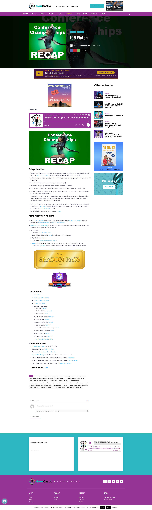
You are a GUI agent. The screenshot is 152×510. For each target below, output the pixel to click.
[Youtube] (113, 481)
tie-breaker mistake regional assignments (41, 378)
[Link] (55, 411)
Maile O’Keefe (56, 383)
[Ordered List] (46, 411)
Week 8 (56, 328)
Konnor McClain (43, 380)
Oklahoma (55, 376)
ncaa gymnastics (83, 385)
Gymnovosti (70, 357)
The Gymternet (73, 360)
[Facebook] (71, 50)
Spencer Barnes (85, 45)
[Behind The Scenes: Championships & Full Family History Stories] (98, 124)
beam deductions (35, 387)
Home (30, 18)
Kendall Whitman (60, 378)
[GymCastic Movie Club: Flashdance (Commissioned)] (98, 95)
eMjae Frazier (48, 385)
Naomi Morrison (78, 383)
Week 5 (47, 319)
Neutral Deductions (65, 363)
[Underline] (42, 411)
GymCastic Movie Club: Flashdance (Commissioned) (112, 96)
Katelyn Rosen (82, 376)
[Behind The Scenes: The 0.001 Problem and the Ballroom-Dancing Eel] (98, 105)
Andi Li (70, 383)
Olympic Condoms (45, 383)
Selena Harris (38, 376)
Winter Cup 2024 (39, 303)
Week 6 (50, 322)
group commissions (58, 222)
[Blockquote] (50, 411)
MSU (60, 376)
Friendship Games (74, 380)
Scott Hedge (67, 376)
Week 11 (50, 336)
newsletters (43, 238)
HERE (46, 367)
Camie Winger (34, 380)
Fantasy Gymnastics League (48, 240)
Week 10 (47, 333)
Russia (87, 383)
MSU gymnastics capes (36, 385)
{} (57, 411)
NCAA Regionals (71, 378)
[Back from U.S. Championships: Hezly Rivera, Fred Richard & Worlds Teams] (98, 134)
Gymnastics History (38, 355)
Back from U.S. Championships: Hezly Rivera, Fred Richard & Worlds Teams (113, 134)
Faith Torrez (70, 387)
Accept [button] (102, 507)
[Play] (59, 148)
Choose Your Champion (41, 300)
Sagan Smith (53, 380)
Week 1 (44, 308)
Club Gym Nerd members (38, 225)
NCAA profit (47, 376)
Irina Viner (66, 385)
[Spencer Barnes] (72, 45)
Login (87, 400)
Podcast (73, 32)
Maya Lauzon (57, 385)
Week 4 (51, 316)
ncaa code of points (59, 387)
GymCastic (80, 32)
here (59, 211)
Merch (34, 243)
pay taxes (43, 206)
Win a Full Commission (54, 72)
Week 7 (48, 325)
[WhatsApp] (78, 50)
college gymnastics (46, 387)
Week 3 (45, 314)
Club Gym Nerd (38, 220)
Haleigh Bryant (63, 380)
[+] (59, 411)
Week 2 (49, 311)
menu (50, 235)
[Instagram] (109, 481)
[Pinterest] (75, 50)
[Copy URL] (85, 50)
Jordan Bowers (34, 383)
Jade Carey (81, 378)
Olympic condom (45, 208)
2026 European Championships (113, 115)
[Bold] (37, 411)
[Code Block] (53, 411)
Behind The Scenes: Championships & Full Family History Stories (112, 125)
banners (42, 245)
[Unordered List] (48, 411)
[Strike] (44, 411)
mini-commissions (43, 222)
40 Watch (64, 383)
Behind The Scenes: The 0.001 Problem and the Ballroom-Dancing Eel (114, 7)
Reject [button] (108, 507)
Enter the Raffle (105, 72)
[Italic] (39, 411)
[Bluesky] (105, 481)
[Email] (82, 50)
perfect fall (73, 385)
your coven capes (42, 175)
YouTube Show (49, 349)
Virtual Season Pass (45, 232)
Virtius (74, 376)
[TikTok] (117, 481)
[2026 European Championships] (98, 115)
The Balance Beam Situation (48, 352)
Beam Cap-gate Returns (41, 298)
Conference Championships (44, 339)
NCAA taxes (79, 387)
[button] (129, 14)
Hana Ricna (37, 295)
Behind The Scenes (75, 220)
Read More (115, 507)
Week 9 (52, 330)
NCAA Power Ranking (39, 346)
